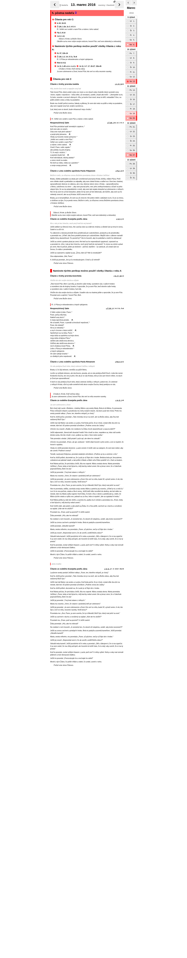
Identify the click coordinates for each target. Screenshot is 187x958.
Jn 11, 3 (108, 569)
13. (131, 160)
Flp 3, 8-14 (61, 33)
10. (131, 49)
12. (131, 123)
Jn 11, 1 (119, 400)
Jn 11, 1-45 (61, 66)
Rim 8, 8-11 (61, 63)
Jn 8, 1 (120, 219)
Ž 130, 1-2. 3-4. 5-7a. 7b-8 (67, 57)
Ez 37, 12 (118, 276)
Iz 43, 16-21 (61, 23)
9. (131, 17)
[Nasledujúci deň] (119, 4)
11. (131, 86)
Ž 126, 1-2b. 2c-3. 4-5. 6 (66, 27)
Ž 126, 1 (111, 123)
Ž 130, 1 (110, 308)
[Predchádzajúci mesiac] (128, 2)
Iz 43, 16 (119, 84)
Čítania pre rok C (64, 19)
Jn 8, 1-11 (61, 36)
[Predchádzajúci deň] (54, 4)
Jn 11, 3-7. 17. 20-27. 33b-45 (90, 66)
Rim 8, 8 (119, 362)
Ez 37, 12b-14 (62, 53)
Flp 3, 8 (119, 171)
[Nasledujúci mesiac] (134, 2)
